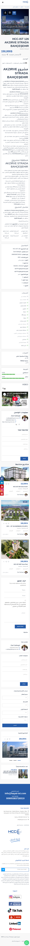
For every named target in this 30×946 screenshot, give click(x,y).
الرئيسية (27, 7)
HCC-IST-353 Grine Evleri (20, 487)
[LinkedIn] (16, 425)
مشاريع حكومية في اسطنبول (17, 877)
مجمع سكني (15, 7)
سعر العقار (25, 694)
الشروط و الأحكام (16, 941)
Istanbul (22, 49)
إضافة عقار (26, 825)
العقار (22, 7)
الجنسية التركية (14, 236)
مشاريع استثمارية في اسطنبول (10, 879)
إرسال (24, 458)
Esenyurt (27, 49)
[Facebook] (19, 425)
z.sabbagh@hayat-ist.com (12, 418)
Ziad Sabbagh (15, 416)
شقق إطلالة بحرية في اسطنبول (13, 880)
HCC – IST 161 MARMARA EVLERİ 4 (17, 526)
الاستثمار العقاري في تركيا (14, 874)
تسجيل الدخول (20, 825)
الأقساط (25, 702)
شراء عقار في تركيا (25, 874)
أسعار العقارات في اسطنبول (17, 875)
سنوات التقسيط (23, 717)
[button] (26, 942)
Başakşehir (22, 755)
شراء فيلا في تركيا (25, 880)
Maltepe (25, 489)
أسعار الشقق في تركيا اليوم (15, 882)
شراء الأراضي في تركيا (5, 877)
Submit (3, 869)
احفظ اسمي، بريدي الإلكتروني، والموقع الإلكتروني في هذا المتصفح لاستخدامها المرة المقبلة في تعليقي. (15, 604)
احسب (15, 725)
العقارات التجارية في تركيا (23, 879)
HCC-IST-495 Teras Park (21, 564)
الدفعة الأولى (24, 709)
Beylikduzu (24, 528)
